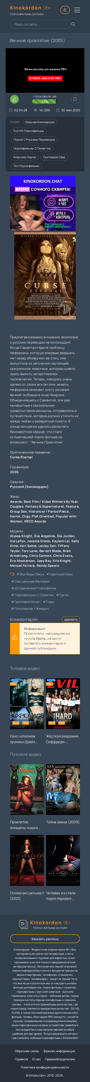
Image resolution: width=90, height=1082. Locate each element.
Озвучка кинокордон (40, 122)
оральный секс (61, 574)
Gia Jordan (65, 536)
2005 (14, 472)
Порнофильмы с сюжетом (32, 148)
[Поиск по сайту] (73, 24)
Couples (16, 506)
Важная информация (59, 1051)
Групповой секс (54, 157)
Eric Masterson (22, 560)
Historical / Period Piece (49, 511)
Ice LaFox (17, 541)
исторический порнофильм (35, 588)
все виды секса (32, 574)
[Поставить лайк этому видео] (14, 99)
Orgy (26, 516)
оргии (64, 595)
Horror (15, 516)
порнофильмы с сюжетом (34, 595)
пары (50, 602)
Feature (72, 506)
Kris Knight (62, 560)
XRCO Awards (35, 521)
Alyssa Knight (21, 536)
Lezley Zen (47, 546)
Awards (16, 501)
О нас (36, 1059)
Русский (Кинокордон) (29, 486)
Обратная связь (27, 1051)
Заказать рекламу (45, 939)
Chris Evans (62, 555)
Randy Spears (48, 565)
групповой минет (27, 602)
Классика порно (25, 157)
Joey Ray (44, 560)
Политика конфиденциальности (45, 1067)
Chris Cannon (40, 555)
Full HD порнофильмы (29, 131)
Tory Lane (29, 551)
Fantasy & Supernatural (44, 506)
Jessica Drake (38, 541)
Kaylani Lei (60, 541)
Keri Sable (28, 546)
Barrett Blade (50, 551)
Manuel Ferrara (22, 565)
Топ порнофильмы (27, 166)
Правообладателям (60, 1059)
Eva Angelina (44, 536)
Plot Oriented (43, 516)
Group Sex (18, 511)
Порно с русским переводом (34, 140)
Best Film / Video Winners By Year (51, 501)
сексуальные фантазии (32, 581)
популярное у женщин (31, 608)
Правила (21, 1059)
